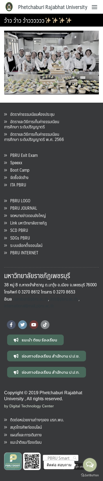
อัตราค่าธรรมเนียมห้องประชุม (30, 114)
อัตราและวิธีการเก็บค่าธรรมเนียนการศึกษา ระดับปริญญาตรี (31, 124)
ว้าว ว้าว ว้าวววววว (24, 20)
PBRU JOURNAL (22, 208)
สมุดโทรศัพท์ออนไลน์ (24, 427)
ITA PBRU (16, 184)
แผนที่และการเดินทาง (24, 434)
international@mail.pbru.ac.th (29, 305)
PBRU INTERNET (22, 252)
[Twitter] (22, 324)
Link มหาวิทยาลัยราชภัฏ (27, 222)
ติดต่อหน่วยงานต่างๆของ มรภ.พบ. (35, 419)
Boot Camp (18, 170)
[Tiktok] (45, 324)
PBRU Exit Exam (22, 155)
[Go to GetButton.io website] (90, 475)
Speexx (14, 162)
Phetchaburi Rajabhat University (52, 6)
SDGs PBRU (18, 237)
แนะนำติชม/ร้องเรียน (24, 442)
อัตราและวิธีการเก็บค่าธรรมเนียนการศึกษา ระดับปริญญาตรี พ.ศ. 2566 (34, 136)
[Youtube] (33, 324)
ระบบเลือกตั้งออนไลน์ (24, 245)
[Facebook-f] (11, 324)
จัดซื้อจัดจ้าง (18, 177)
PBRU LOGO (18, 200)
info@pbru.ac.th (63, 299)
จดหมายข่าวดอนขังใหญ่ (26, 215)
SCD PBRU (17, 230)
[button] (35, 340)
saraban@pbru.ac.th (31, 299)
